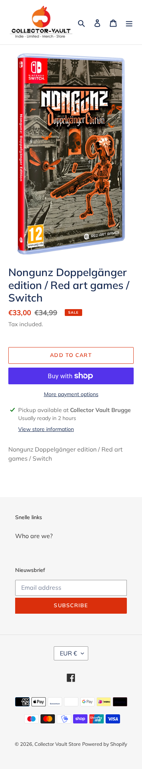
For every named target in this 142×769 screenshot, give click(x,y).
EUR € (68, 653)
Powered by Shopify (104, 744)
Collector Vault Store (57, 744)
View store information (46, 429)
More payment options (71, 394)
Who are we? (34, 536)
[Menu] (129, 22)
